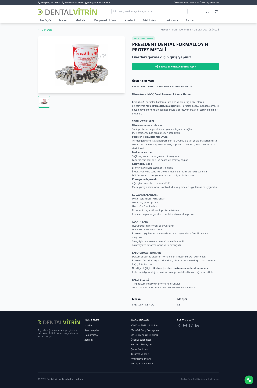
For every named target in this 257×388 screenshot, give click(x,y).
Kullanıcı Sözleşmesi (142, 344)
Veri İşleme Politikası (142, 363)
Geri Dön (47, 29)
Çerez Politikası (139, 349)
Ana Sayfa (45, 20)
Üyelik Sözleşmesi (141, 339)
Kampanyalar (91, 330)
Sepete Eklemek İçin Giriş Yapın (177, 66)
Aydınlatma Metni (141, 358)
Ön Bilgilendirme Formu (144, 335)
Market (63, 20)
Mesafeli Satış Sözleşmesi (145, 330)
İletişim (190, 20)
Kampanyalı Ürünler (105, 20)
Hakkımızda (171, 20)
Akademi (130, 20)
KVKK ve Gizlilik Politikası (145, 325)
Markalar (81, 20)
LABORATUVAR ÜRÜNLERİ (206, 29)
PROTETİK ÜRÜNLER (181, 29)
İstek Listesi (149, 20)
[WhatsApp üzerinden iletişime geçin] (249, 380)
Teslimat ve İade (140, 354)
